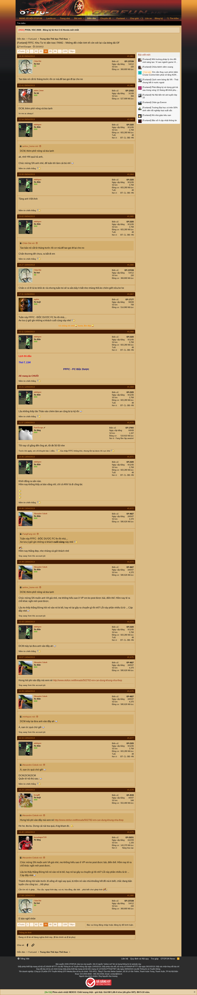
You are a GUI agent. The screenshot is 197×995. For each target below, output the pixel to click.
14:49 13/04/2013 (27, 562)
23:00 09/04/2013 (27, 174)
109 (65, 51)
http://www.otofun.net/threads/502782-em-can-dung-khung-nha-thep (87, 680)
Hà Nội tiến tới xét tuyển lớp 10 (159, 96)
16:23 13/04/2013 (27, 790)
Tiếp (71, 51)
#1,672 (130, 508)
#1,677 (130, 738)
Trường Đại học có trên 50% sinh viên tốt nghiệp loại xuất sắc (160, 109)
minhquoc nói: (29, 716)
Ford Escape (25, 46)
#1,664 (130, 174)
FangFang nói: (29, 534)
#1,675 (130, 657)
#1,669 (130, 387)
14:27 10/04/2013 (27, 265)
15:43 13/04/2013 (27, 622)
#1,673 (130, 562)
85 (50, 51)
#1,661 (130, 56)
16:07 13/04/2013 (27, 657)
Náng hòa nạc (128, 848)
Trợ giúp (154, 958)
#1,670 (130, 422)
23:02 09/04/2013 (27, 216)
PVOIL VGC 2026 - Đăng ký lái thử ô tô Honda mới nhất (52, 30)
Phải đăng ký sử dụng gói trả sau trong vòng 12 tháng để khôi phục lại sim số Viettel (160, 88)
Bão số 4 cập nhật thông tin (159, 120)
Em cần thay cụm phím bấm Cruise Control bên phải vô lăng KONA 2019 (160, 73)
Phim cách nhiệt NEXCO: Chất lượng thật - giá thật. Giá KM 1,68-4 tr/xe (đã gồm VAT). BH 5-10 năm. (101, 992)
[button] (83, 18)
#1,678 (130, 790)
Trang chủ (65, 18)
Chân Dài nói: (29, 243)
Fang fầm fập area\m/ (125, 438)
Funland (121, 18)
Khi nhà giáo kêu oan (156, 115)
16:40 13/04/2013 (27, 832)
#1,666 (130, 265)
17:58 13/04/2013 (27, 895)
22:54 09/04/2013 (27, 119)
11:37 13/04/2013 (27, 422)
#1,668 (130, 331)
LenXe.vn (51, 18)
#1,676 (130, 691)
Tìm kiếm (21, 23)
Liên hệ (124, 958)
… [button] (32, 51)
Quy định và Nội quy (139, 958)
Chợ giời (134, 18)
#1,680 (130, 895)
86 (55, 51)
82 (36, 51)
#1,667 (130, 294)
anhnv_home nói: (31, 146)
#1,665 (130, 216)
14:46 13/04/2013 (27, 508)
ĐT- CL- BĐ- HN (127, 138)
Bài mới (78, 18)
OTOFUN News (168, 958)
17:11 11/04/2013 (26, 294)
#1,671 (130, 457)
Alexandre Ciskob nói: (32, 765)
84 (46, 51)
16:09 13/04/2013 (27, 691)
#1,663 (130, 119)
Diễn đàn (91, 18)
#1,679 (130, 832)
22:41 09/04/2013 (27, 85)
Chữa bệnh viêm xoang (157, 67)
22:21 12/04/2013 (27, 387)
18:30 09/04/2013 (27, 56)
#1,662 (130, 85)
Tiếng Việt (24, 958)
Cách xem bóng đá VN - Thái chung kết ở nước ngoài (160, 81)
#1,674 (130, 622)
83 (41, 51)
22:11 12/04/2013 (27, 331)
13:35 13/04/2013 (27, 457)
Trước (22, 51)
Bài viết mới (144, 55)
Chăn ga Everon (154, 102)
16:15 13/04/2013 (27, 738)
